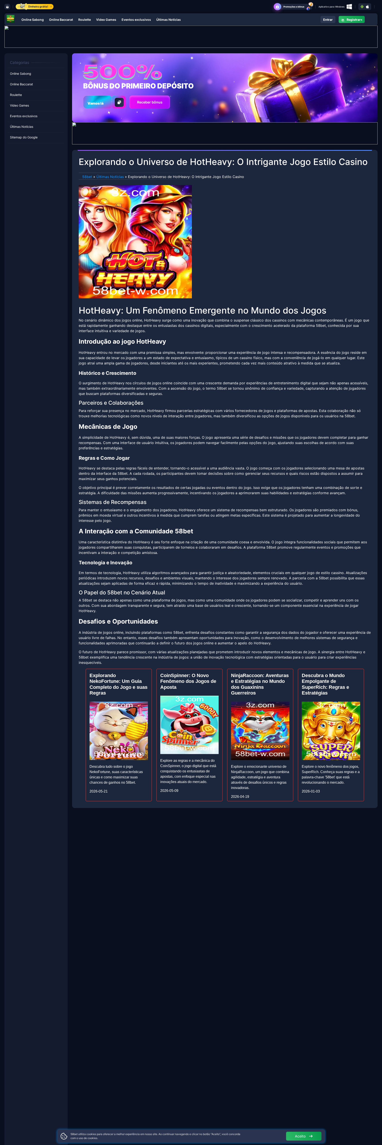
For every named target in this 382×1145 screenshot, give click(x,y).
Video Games (106, 19)
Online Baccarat (61, 19)
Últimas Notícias (168, 19)
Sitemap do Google (24, 137)
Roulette (84, 19)
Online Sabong (32, 19)
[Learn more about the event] (191, 36)
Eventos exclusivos (136, 19)
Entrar (328, 19)
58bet (87, 176)
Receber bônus (149, 102)
